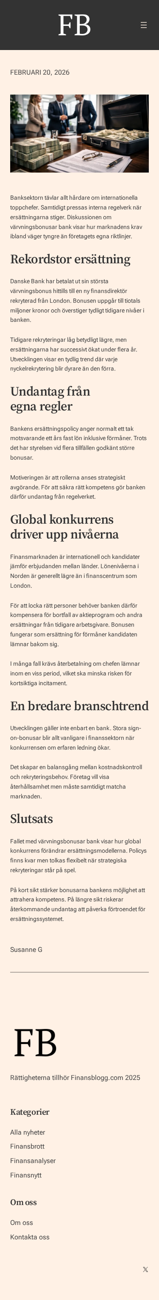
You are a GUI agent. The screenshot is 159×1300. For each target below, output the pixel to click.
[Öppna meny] (144, 25)
